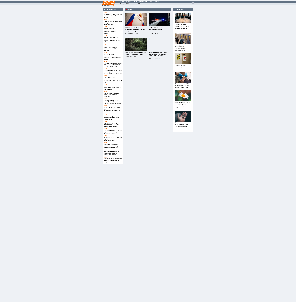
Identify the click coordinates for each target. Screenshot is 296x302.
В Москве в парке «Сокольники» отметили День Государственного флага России (113, 71)
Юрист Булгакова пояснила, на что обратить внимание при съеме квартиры (113, 23)
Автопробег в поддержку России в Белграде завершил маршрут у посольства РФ (112, 146)
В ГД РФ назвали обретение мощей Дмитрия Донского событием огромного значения (112, 101)
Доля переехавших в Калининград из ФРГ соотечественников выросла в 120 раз (112, 57)
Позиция (156, 1)
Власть (135, 1)
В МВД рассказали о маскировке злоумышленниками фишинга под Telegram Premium (113, 87)
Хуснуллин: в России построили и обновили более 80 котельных (113, 15)
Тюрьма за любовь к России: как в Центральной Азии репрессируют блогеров (113, 139)
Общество (129, 1)
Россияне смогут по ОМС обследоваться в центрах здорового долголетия (111, 124)
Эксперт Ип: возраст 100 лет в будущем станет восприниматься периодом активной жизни (112, 110)
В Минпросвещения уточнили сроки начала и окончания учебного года (112, 117)
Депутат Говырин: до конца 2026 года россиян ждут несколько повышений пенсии (183, 125)
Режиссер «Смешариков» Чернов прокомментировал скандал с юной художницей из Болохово (112, 39)
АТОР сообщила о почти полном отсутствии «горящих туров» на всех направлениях (113, 131)
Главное (122, 1)
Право (150, 1)
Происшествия (143, 1)
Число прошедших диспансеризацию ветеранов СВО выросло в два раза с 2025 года (113, 80)
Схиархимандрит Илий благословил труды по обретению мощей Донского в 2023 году (113, 48)
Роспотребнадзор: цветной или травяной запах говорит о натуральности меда (113, 160)
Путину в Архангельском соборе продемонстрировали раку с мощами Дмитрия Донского (113, 64)
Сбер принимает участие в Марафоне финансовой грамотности (111, 94)
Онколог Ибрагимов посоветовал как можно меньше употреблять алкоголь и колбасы (113, 31)
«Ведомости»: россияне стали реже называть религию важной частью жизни (112, 153)
